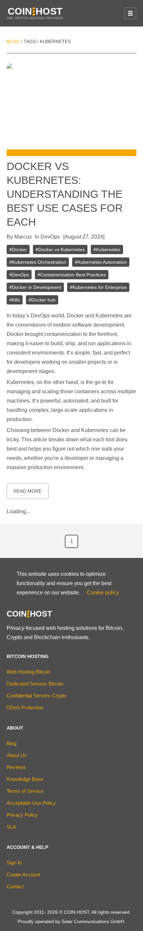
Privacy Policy (22, 815)
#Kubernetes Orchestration (37, 262)
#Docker (18, 249)
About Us (17, 755)
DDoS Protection (25, 707)
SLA (11, 827)
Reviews (16, 767)
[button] (130, 13)
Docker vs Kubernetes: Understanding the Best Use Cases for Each (65, 194)
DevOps (50, 237)
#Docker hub (42, 299)
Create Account (23, 874)
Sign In (14, 862)
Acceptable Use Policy (31, 803)
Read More (28, 491)
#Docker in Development (35, 287)
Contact (15, 886)
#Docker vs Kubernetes (60, 249)
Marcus (23, 237)
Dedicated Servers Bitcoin (35, 683)
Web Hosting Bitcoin (29, 672)
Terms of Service (25, 791)
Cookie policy (103, 592)
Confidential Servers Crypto (37, 695)
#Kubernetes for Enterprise (98, 287)
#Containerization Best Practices (72, 274)
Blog (13, 41)
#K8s (14, 299)
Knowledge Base (25, 779)
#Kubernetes (106, 249)
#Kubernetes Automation (101, 262)
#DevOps (19, 274)
